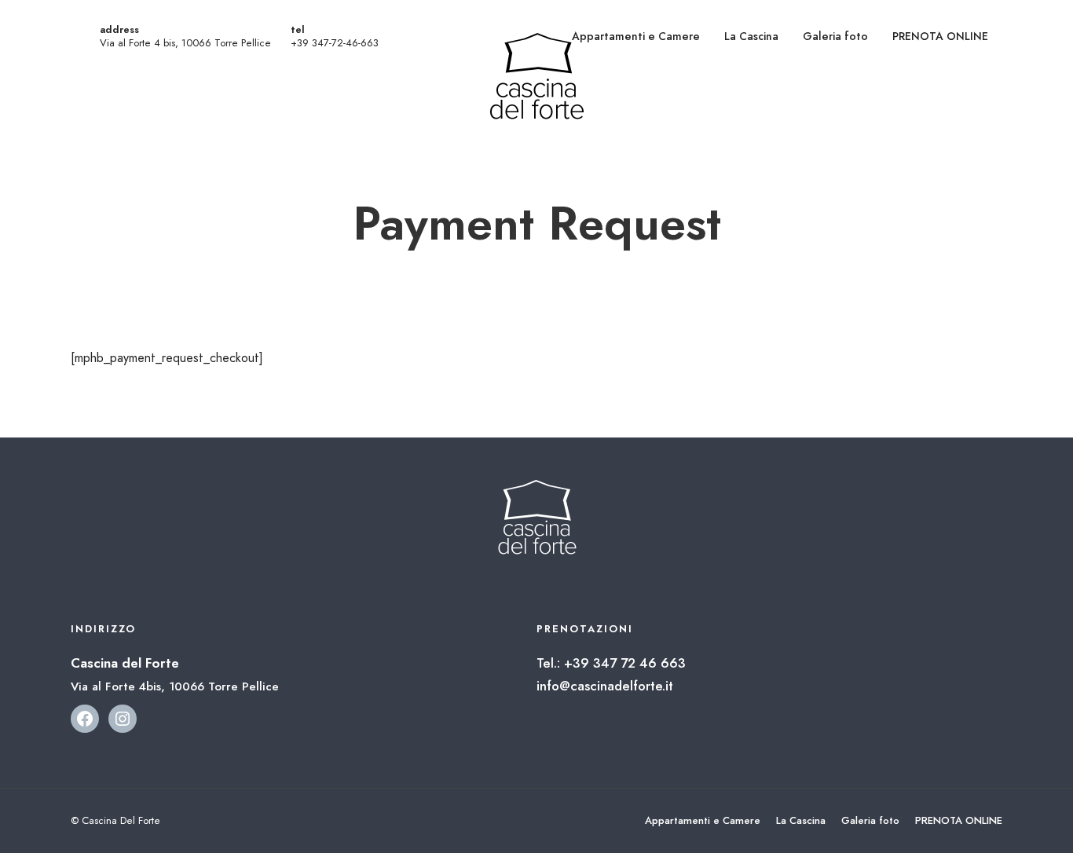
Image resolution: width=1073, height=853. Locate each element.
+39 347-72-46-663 (335, 42)
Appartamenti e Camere (636, 36)
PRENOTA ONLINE (940, 36)
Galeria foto (835, 36)
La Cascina (751, 36)
